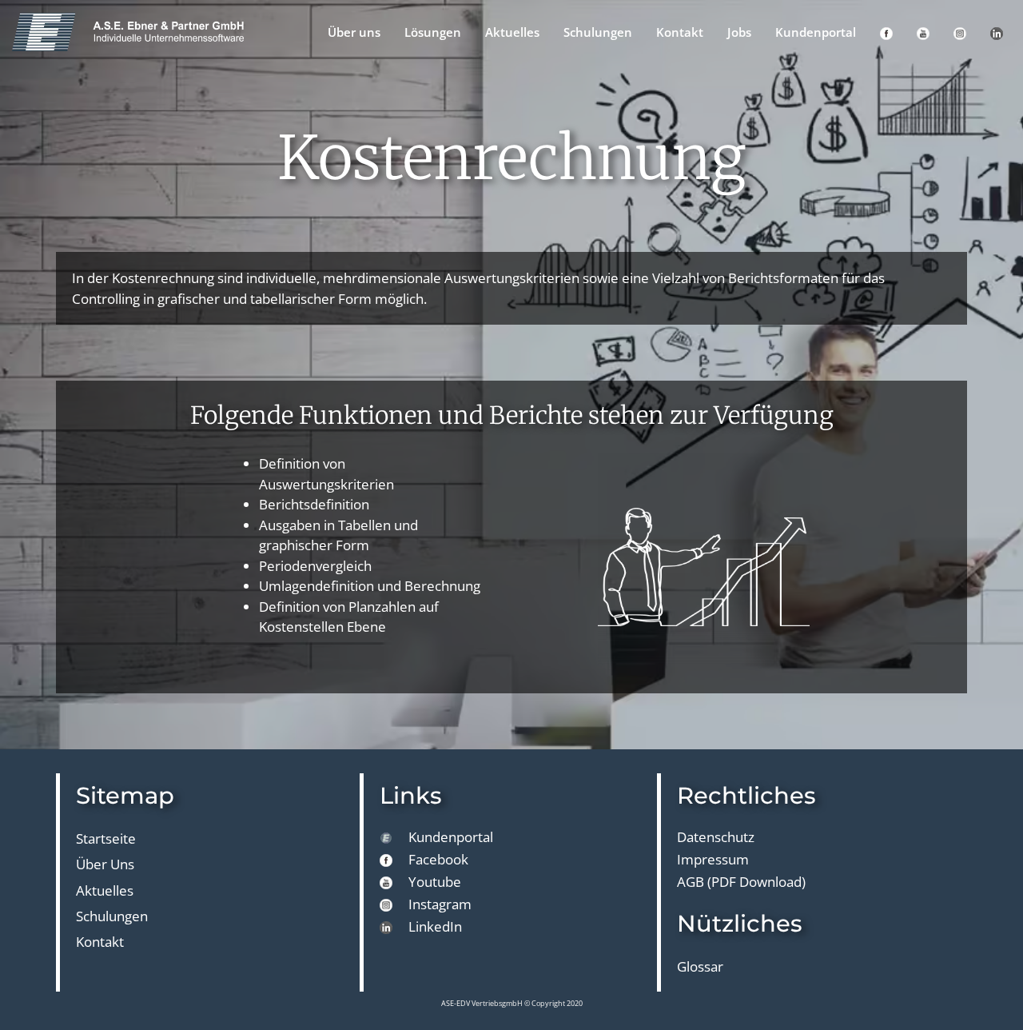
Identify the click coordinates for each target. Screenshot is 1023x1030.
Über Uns (105, 864)
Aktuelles (512, 32)
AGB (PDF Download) (741, 881)
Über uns (354, 32)
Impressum (713, 859)
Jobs (739, 32)
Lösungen (432, 32)
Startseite (106, 838)
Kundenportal (815, 32)
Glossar (700, 966)
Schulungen (597, 32)
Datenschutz (715, 837)
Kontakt (679, 32)
